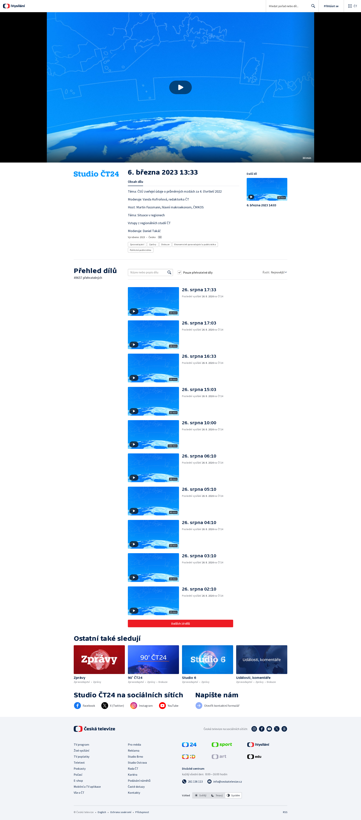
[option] (201, 795)
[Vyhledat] (169, 272)
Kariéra (132, 774)
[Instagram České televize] (254, 729)
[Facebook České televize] (262, 729)
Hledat (313, 6)
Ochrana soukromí (120, 812)
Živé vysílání (81, 750)
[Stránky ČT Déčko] (188, 758)
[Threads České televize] (284, 729)
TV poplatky (81, 756)
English (102, 812)
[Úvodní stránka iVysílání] (17, 6)
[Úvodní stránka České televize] (95, 729)
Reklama (133, 750)
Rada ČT (133, 768)
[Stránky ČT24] (189, 746)
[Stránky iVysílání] (258, 746)
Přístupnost (142, 812)
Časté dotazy (136, 786)
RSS (285, 812)
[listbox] (217, 795)
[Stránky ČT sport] (222, 746)
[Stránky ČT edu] (254, 758)
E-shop (78, 780)
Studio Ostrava (137, 762)
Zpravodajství (137, 244)
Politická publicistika (140, 250)
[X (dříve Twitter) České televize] (277, 729)
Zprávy (152, 244)
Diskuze (165, 244)
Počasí (78, 774)
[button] (180, 87)
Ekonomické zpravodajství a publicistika (195, 244)
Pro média (134, 744)
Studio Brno (135, 756)
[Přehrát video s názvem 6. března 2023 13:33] (180, 87)
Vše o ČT (79, 792)
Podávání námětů (139, 780)
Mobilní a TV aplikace (87, 786)
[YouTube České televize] (269, 729)
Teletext (79, 762)
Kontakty (134, 792)
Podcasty (80, 768)
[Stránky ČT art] (219, 758)
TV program (81, 744)
